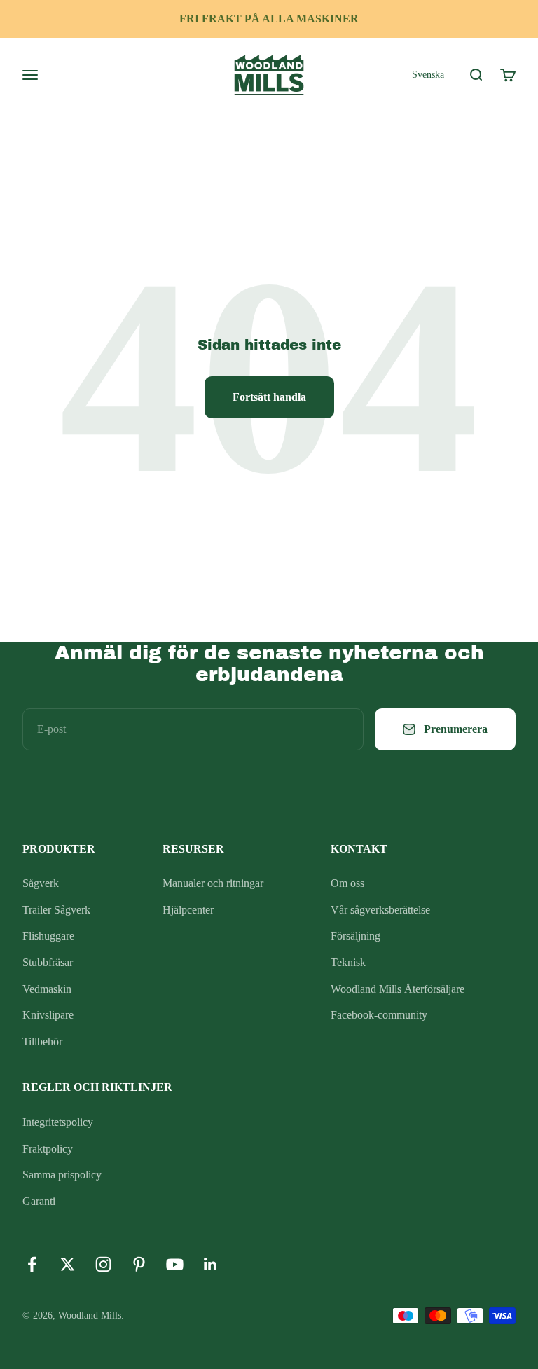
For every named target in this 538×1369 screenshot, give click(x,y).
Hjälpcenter (188, 910)
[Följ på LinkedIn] (210, 1264)
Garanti (38, 1201)
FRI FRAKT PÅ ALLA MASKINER (269, 19)
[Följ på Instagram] (103, 1264)
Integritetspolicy (57, 1122)
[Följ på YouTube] (174, 1264)
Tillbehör (42, 1041)
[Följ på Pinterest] (139, 1264)
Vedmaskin (46, 989)
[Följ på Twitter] (67, 1264)
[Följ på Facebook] (31, 1264)
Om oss (347, 883)
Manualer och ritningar (213, 883)
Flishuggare (48, 936)
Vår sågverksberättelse (380, 910)
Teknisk (348, 962)
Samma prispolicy (62, 1175)
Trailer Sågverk (56, 910)
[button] (428, 74)
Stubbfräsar (47, 962)
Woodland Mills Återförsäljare (397, 989)
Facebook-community (379, 1015)
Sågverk (40, 883)
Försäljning (355, 936)
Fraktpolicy (47, 1149)
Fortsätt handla (269, 397)
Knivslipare (48, 1015)
